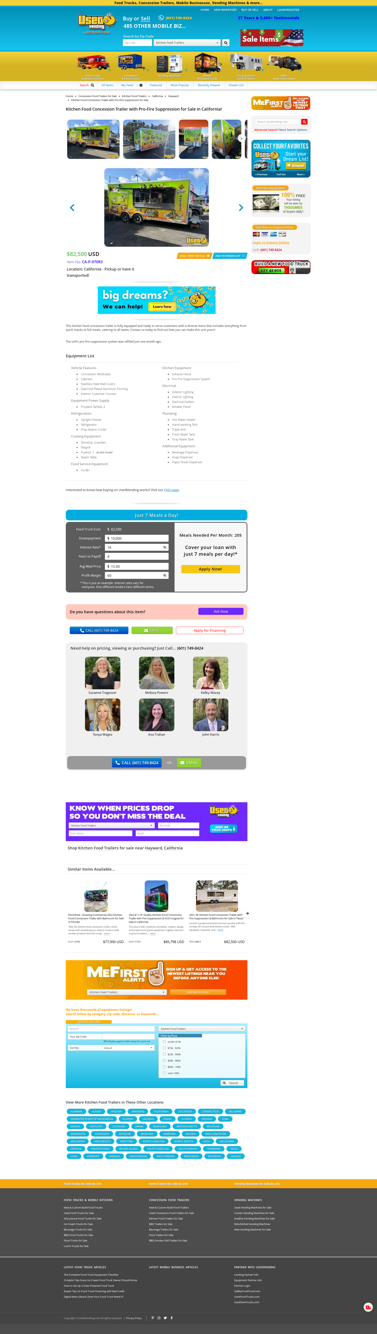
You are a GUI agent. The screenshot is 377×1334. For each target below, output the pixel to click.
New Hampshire (215, 1134)
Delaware (235, 1111)
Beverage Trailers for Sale (163, 1229)
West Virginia (166, 1156)
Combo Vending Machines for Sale (254, 1213)
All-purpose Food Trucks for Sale (82, 1218)
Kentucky (96, 1126)
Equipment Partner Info (248, 1280)
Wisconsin (191, 1156)
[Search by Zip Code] (226, 42)
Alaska (96, 1111)
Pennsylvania (100, 1149)
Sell (145, 19)
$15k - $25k (174, 1048)
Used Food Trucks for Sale (79, 1213)
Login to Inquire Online (271, 242)
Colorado (185, 1111)
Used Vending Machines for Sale (252, 1207)
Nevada (191, 1134)
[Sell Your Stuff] (266, 203)
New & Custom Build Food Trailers (169, 1207)
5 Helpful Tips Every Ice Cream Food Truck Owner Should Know (100, 1280)
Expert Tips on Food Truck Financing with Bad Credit (94, 1291)
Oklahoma (227, 1141)
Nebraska (169, 1134)
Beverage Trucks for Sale (78, 1229)
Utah (74, 1156)
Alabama (76, 1111)
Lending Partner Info (246, 1274)
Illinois (186, 1119)
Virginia (114, 1156)
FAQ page (171, 490)
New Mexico (102, 1141)
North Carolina (154, 1141)
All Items (107, 85)
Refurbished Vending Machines (252, 1224)
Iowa (225, 1119)
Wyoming (214, 1156)
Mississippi (102, 1134)
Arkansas (138, 1111)
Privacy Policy (134, 1318)
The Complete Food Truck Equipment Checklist (91, 1274)
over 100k (173, 1073)
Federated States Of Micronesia (92, 1119)
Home (205, 10)
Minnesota (78, 1134)
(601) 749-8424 (190, 648)
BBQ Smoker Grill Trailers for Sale (168, 1240)
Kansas (75, 1126)
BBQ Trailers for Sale (160, 1224)
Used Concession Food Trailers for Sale (171, 1213)
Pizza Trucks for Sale (75, 1240)
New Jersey (78, 1141)
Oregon (76, 1149)
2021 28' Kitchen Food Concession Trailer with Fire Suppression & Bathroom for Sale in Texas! (216, 916)
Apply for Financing (210, 630)
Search (233, 1083)
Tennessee (214, 1149)
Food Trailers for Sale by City (168, 1183)
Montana (147, 1134)
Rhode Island (128, 1149)
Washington (138, 1156)
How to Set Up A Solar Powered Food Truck (89, 1285)
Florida (128, 1119)
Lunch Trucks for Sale (76, 1246)
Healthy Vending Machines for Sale (254, 1218)
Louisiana (118, 1126)
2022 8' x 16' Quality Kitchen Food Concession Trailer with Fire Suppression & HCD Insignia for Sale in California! (156, 918)
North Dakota (183, 1141)
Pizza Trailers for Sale (161, 1235)
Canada (236, 1156)
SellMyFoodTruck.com (247, 1291)
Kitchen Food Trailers (98, 848)
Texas (234, 1149)
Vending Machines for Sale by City (257, 1183)
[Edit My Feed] (141, 85)
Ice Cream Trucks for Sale (78, 1224)
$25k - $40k (174, 1054)
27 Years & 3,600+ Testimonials (268, 17)
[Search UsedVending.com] (304, 122)
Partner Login (242, 1285)
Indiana (207, 1119)
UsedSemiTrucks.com (246, 1302)
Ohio (206, 1141)
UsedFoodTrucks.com (247, 1296)
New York (126, 1141)
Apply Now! (210, 569)
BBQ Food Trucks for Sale (78, 1235)
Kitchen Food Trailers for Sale (166, 1218)
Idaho (168, 1119)
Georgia (148, 1119)
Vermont (93, 1156)
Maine (139, 1126)
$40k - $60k (174, 1060)
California (173, 848)
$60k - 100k (174, 1067)
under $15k (174, 1041)
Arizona (116, 1111)
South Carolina (158, 1149)
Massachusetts (187, 1126)
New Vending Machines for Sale (252, 1229)
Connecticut (210, 1111)
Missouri (125, 1134)
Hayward (153, 848)
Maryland (160, 1126)
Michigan (213, 1126)
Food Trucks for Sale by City (83, 1183)
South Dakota (187, 1149)
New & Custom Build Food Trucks (83, 1207)
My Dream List (281, 155)
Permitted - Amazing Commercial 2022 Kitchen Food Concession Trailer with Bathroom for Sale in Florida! (96, 918)
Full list (281, 174)
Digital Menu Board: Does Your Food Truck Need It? (94, 1296)
